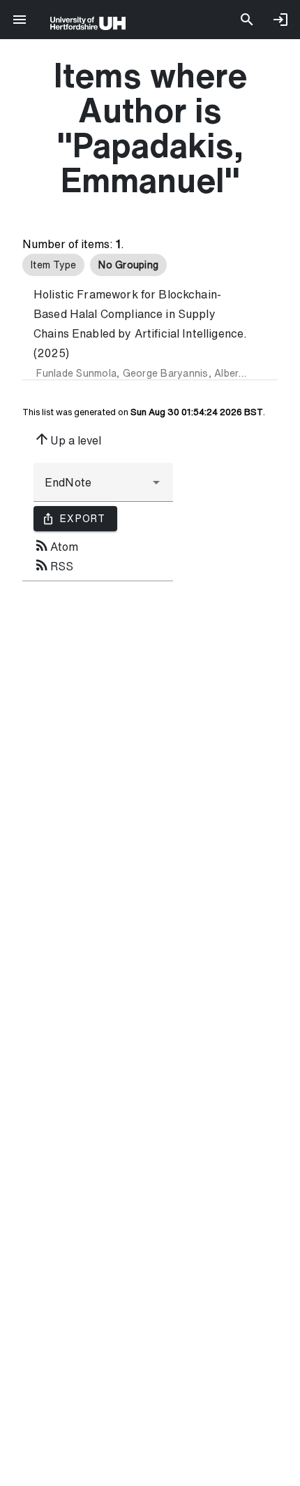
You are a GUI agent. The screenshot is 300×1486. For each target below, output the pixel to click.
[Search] (247, 19)
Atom (55, 545)
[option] (53, 265)
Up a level (67, 439)
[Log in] (280, 19)
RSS (53, 564)
